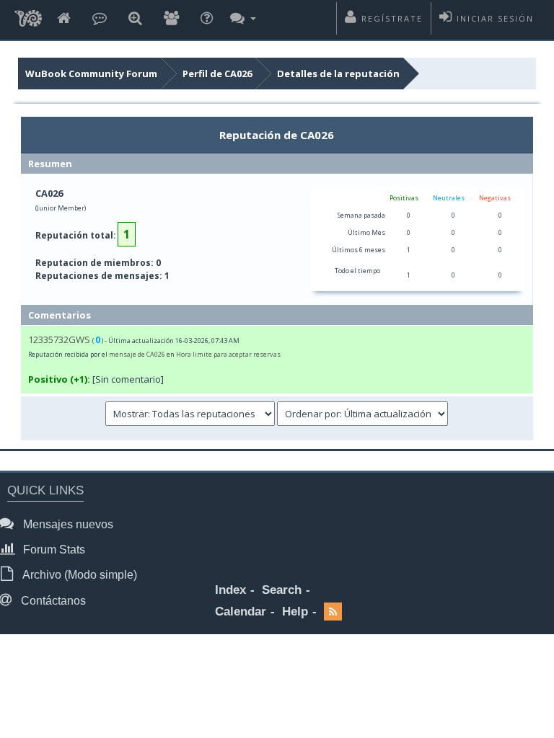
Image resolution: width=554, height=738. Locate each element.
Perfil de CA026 (217, 73)
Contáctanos (52, 601)
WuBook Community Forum (91, 73)
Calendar (240, 611)
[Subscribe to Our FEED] (333, 612)
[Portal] (99, 19)
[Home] (64, 19)
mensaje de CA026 (137, 354)
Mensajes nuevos (66, 524)
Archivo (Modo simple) (78, 575)
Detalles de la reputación (338, 73)
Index (230, 590)
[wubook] (28, 19)
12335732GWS (59, 339)
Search (282, 590)
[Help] (206, 19)
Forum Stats (52, 549)
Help (295, 611)
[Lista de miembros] (171, 19)
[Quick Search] (135, 19)
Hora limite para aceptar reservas (228, 354)
